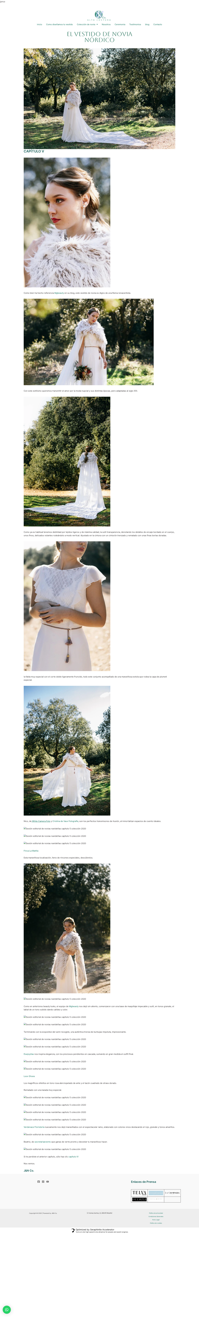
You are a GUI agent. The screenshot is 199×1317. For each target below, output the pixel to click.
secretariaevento (43, 1141)
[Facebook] (38, 1181)
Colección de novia (86, 24)
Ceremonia (120, 24)
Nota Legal (155, 1219)
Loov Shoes (29, 1076)
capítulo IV (73, 1156)
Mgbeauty (59, 293)
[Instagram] (43, 1181)
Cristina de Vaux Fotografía (65, 821)
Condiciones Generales (156, 1216)
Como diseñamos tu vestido (59, 24)
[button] (7, 1310)
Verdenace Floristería (34, 1127)
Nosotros (106, 24)
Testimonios (135, 24)
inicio (39, 24)
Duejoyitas (29, 1054)
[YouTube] (47, 1181)
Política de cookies (156, 1223)
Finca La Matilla (31, 850)
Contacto (157, 24)
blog (147, 24)
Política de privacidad (156, 1213)
